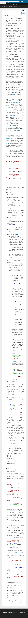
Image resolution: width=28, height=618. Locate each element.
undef (15, 102)
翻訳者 (10, 6)
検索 (21, 1)
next (16, 592)
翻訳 (14, 612)
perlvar (18, 130)
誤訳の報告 (23, 13)
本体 (7, 4)
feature (18, 234)
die (6, 100)
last (11, 115)
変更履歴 (22, 12)
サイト (16, 612)
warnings (8, 132)
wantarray (14, 94)
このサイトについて (17, 6)
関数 (10, 4)
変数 (14, 4)
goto (14, 115)
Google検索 (3, 3)
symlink (12, 138)
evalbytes (12, 255)
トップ (3, 4)
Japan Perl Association (14, 614)
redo (21, 592)
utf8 (15, 294)
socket (7, 138)
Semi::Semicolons (16, 349)
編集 (22, 10)
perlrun (9, 520)
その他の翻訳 (5, 6)
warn (15, 130)
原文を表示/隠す (24, 14)
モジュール (18, 4)
